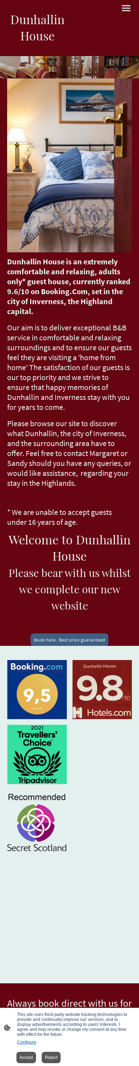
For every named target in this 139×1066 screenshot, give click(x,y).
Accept (26, 1057)
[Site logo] (37, 50)
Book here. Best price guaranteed (69, 640)
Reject (51, 1057)
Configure (26, 1042)
